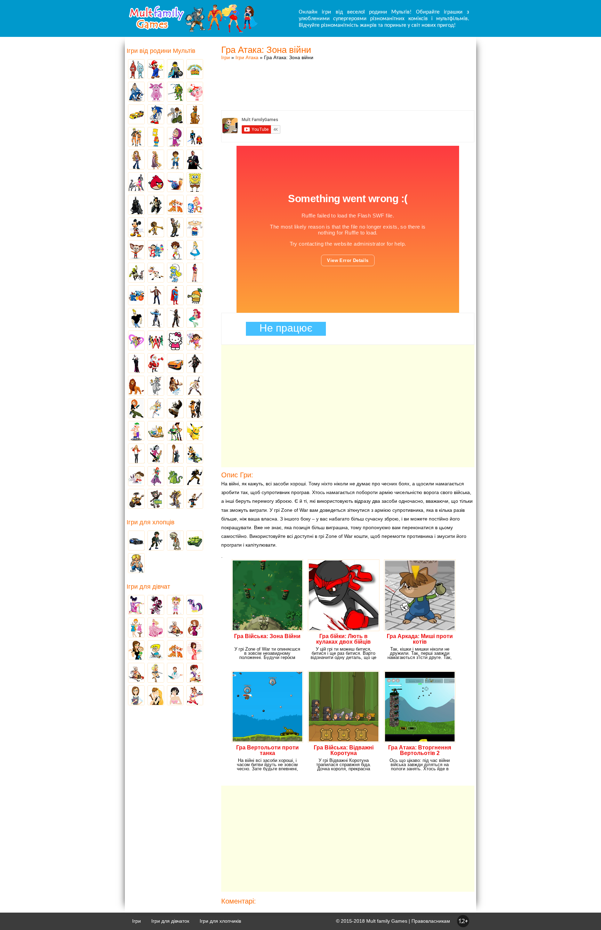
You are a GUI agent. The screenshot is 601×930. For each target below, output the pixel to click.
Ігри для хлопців (151, 522)
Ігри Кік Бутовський (175, 250)
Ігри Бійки (136, 564)
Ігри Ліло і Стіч (156, 250)
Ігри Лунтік (156, 92)
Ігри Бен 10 (175, 115)
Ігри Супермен (175, 296)
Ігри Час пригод (156, 431)
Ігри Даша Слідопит (195, 341)
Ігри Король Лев (136, 386)
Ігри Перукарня (195, 628)
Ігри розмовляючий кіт (156, 499)
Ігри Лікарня (175, 673)
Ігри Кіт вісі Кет (136, 477)
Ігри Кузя (195, 454)
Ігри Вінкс (136, 605)
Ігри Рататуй (175, 454)
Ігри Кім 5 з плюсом (136, 409)
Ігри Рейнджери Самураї (156, 341)
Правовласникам (430, 921)
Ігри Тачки (136, 115)
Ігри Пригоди (136, 673)
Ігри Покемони (195, 431)
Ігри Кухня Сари (195, 673)
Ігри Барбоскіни (136, 250)
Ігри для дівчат (148, 586)
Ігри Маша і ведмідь (175, 137)
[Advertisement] (347, 78)
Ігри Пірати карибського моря (175, 318)
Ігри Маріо (156, 69)
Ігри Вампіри (136, 363)
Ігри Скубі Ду (195, 115)
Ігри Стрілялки (156, 541)
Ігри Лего (175, 69)
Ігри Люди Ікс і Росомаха (195, 477)
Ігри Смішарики (195, 92)
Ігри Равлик (175, 183)
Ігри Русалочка (195, 318)
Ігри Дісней (195, 250)
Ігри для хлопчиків (220, 921)
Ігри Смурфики (175, 273)
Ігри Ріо (136, 296)
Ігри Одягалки (136, 628)
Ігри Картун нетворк (136, 318)
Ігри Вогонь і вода (136, 69)
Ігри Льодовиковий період (175, 386)
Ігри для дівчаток (170, 921)
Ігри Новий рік (156, 363)
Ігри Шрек (136, 273)
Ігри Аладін (195, 273)
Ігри (225, 57)
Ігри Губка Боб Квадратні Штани (195, 183)
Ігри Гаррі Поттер (156, 296)
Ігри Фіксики (195, 205)
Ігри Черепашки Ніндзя (175, 92)
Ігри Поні (195, 605)
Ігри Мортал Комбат (156, 318)
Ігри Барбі (156, 628)
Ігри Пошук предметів (175, 228)
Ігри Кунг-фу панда (175, 409)
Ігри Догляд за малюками (136, 651)
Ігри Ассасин (195, 363)
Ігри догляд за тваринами (175, 205)
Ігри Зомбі (175, 541)
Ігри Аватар (136, 92)
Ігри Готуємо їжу (195, 696)
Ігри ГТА (195, 160)
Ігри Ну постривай (156, 454)
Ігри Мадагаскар (156, 228)
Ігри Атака (246, 57)
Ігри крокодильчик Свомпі (175, 477)
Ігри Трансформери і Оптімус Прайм (175, 499)
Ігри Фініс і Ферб (136, 431)
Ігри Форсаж (175, 363)
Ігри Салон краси (136, 183)
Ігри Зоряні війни (195, 137)
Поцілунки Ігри (156, 696)
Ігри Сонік (156, 115)
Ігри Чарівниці (156, 477)
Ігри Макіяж (175, 696)
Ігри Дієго (175, 160)
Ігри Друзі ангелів (156, 409)
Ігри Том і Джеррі (156, 386)
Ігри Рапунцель (156, 160)
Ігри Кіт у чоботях (195, 409)
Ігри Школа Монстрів (156, 605)
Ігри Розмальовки (156, 651)
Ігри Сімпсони (156, 137)
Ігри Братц (136, 160)
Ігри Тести (136, 696)
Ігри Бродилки (175, 628)
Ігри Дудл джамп (195, 296)
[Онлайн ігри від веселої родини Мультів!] (193, 30)
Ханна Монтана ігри (136, 454)
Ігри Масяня (195, 228)
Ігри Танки (195, 541)
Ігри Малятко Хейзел (175, 605)
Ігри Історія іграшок (175, 431)
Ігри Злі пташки (156, 183)
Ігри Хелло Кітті (175, 341)
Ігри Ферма (195, 69)
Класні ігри (156, 205)
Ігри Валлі (136, 499)
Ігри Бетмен (136, 205)
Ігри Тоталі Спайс (136, 341)
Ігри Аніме (195, 386)
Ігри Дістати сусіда (195, 499)
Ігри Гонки (136, 541)
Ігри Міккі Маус (136, 228)
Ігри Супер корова (156, 273)
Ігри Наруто (136, 137)
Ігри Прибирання (156, 673)
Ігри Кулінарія (195, 651)
